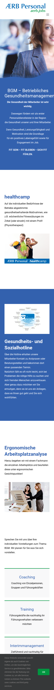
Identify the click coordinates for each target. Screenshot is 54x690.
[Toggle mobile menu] (48, 14)
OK (43, 672)
